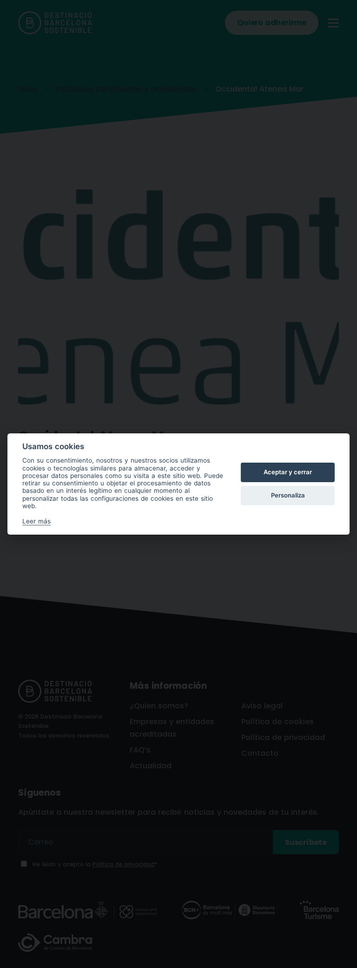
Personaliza (288, 495)
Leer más (36, 521)
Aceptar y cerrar (288, 472)
